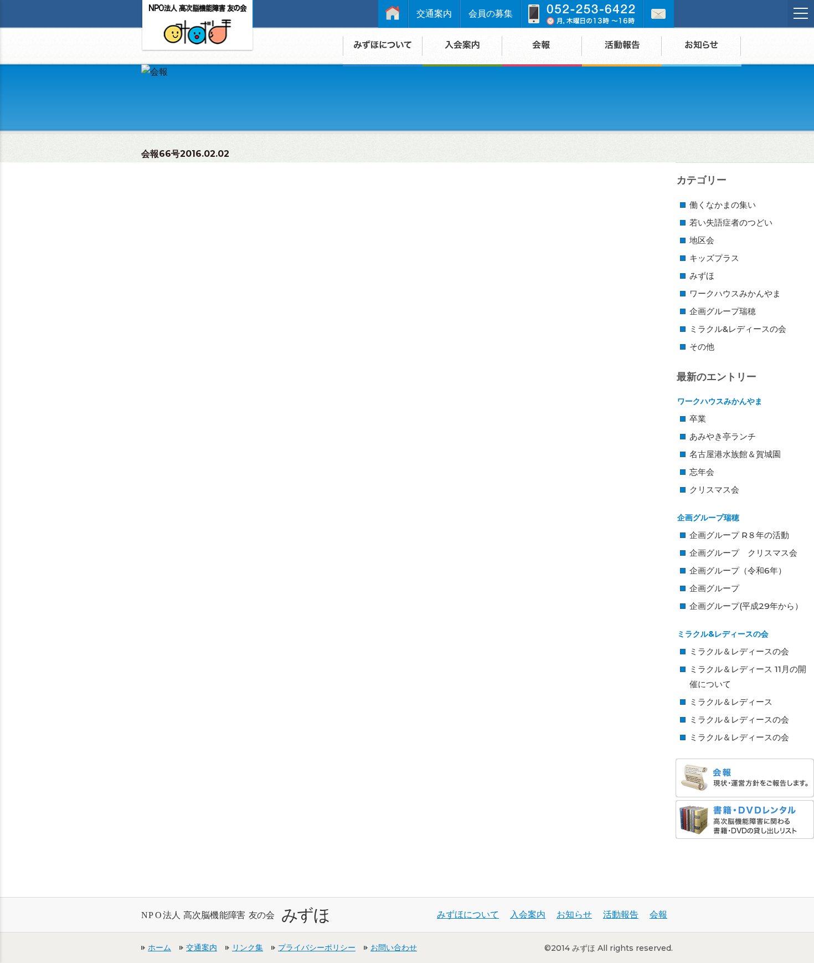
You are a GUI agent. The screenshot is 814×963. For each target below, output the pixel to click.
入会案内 (527, 914)
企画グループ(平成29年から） (746, 606)
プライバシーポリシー (317, 947)
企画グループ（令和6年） (737, 570)
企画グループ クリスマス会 (743, 552)
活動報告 (620, 914)
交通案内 (434, 13)
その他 (701, 346)
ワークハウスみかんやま (735, 293)
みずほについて (468, 914)
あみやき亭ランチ (722, 436)
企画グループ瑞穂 (722, 311)
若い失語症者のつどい (730, 222)
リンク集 (247, 947)
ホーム (159, 947)
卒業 (697, 418)
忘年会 (701, 472)
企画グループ (714, 588)
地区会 (701, 240)
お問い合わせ (393, 947)
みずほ (701, 275)
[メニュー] (800, 13)
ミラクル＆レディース (730, 701)
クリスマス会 (714, 489)
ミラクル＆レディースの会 (739, 651)
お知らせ (574, 914)
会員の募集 (490, 13)
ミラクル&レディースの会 (737, 329)
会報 (658, 914)
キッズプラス (714, 258)
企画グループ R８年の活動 (739, 535)
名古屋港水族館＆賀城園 (735, 454)
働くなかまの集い (722, 204)
